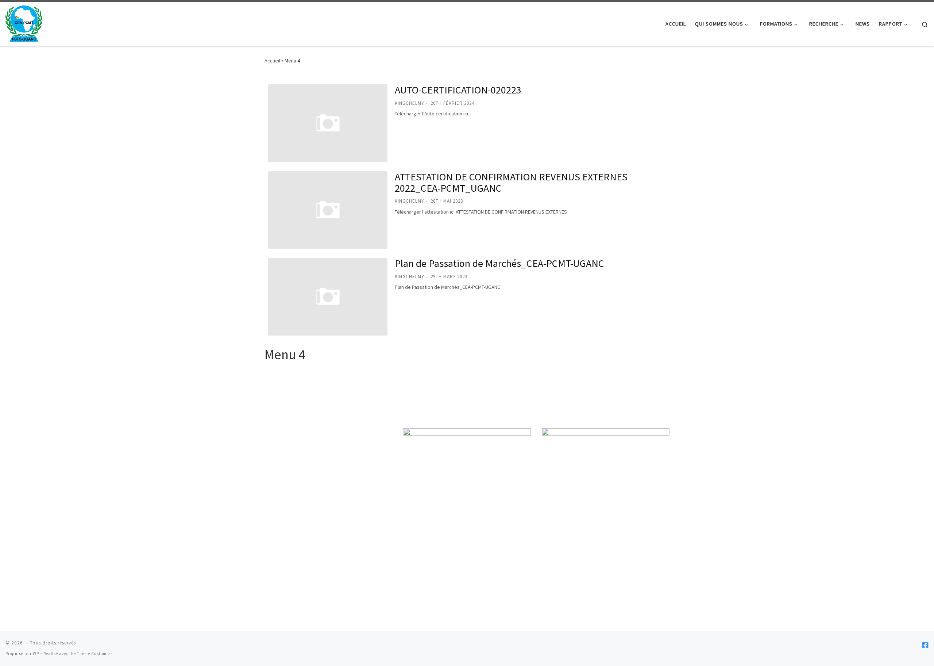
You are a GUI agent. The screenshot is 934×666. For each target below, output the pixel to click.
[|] (23, 22)
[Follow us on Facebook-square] (925, 645)
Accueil (272, 60)
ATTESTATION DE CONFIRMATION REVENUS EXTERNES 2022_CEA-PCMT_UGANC (511, 182)
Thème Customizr (94, 653)
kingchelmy (409, 103)
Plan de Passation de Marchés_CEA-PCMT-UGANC (499, 263)
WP (36, 653)
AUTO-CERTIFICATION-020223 (458, 89)
